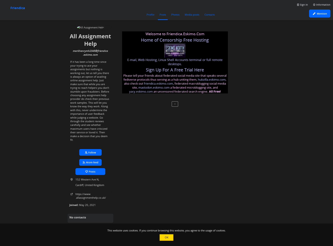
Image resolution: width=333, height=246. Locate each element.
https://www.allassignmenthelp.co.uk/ (90, 195)
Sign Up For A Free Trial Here (175, 70)
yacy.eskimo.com (141, 91)
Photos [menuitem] (175, 14)
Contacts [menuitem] (209, 14)
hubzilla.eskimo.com (212, 79)
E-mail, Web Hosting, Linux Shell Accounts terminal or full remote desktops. (175, 62)
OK (166, 237)
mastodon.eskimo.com (154, 87)
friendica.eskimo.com (158, 83)
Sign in (303, 4)
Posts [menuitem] (163, 14)
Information (322, 4)
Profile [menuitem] (150, 14)
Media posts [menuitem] (192, 14)
